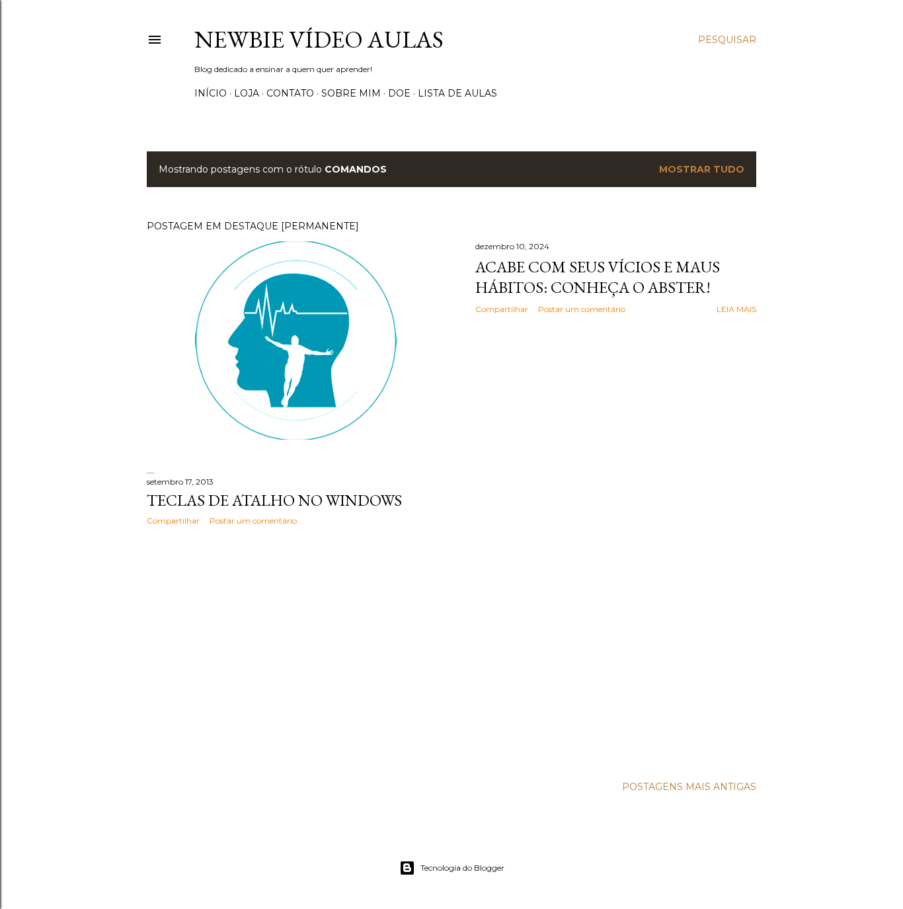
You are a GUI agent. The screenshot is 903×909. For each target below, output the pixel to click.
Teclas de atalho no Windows (274, 500)
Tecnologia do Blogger (462, 868)
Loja (246, 93)
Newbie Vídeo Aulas (319, 39)
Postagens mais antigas (689, 787)
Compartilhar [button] (501, 309)
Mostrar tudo (701, 169)
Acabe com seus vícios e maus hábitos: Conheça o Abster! (597, 277)
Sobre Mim (351, 93)
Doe (399, 93)
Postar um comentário (581, 309)
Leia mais (736, 309)
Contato (290, 93)
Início (210, 93)
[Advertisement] (296, 651)
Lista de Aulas (457, 93)
